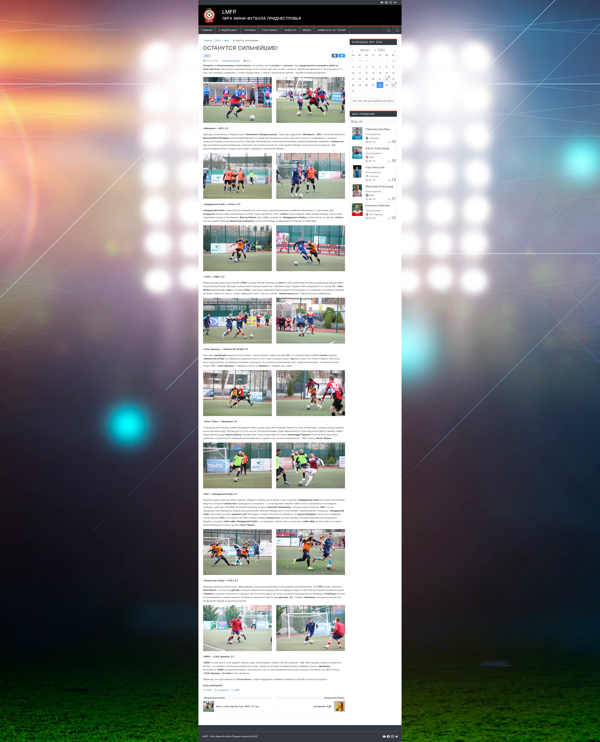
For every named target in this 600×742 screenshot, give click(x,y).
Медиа (307, 30)
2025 (209, 690)
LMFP (237, 690)
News (207, 56)
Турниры (250, 30)
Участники (269, 30)
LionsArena (222, 690)
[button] (397, 30)
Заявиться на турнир (331, 30)
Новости (290, 30)
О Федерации (227, 30)
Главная (207, 30)
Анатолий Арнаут (231, 60)
